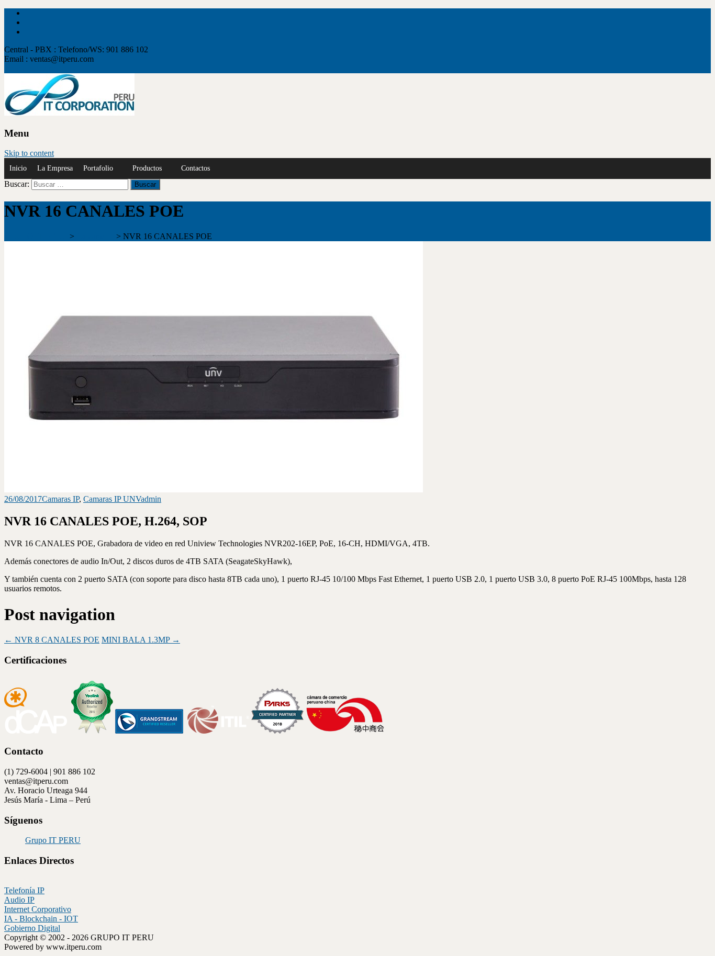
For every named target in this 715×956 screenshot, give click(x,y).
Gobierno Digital (32, 928)
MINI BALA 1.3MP (141, 639)
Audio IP (19, 899)
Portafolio (98, 168)
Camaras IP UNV (112, 498)
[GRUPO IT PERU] (69, 112)
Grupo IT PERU (53, 840)
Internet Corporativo (37, 909)
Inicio (18, 168)
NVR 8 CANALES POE (51, 639)
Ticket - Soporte (30, 68)
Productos (147, 168)
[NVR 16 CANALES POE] (213, 489)
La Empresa (55, 168)
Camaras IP (60, 498)
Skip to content (29, 153)
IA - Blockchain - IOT (41, 918)
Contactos (195, 168)
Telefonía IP (24, 890)
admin (151, 498)
